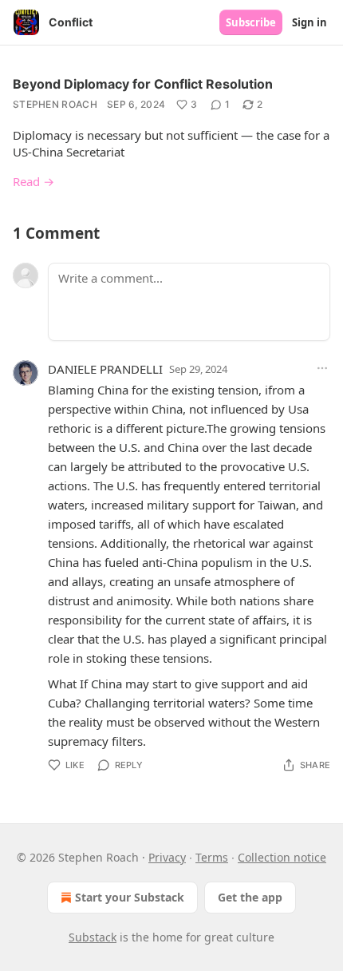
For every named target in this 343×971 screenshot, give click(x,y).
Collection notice (282, 857)
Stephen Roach (55, 104)
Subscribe (251, 22)
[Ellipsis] (322, 368)
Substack (92, 937)
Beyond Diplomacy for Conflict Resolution (143, 84)
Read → (33, 181)
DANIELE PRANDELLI (105, 369)
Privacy (167, 857)
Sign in (309, 22)
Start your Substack (129, 897)
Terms (211, 857)
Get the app (250, 897)
